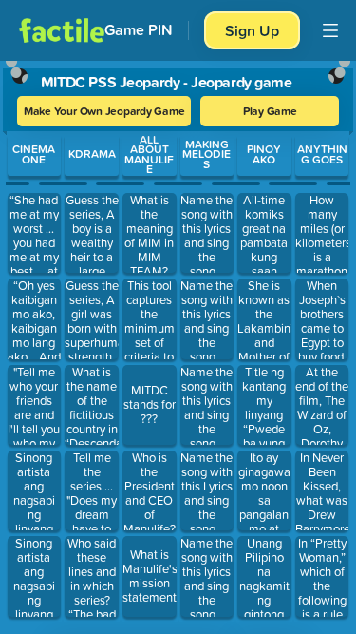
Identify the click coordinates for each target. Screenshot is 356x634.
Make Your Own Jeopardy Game (104, 111)
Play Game (270, 111)
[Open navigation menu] (330, 30)
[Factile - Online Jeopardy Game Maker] (61, 30)
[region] (178, 343)
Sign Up (252, 30)
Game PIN (138, 30)
